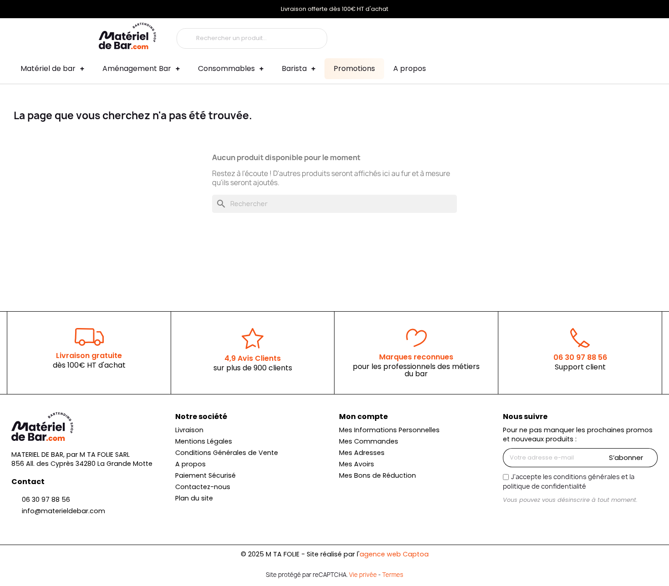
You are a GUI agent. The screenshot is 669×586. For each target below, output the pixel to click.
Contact (28, 481)
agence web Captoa (394, 554)
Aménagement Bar (136, 68)
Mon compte (363, 416)
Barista (294, 68)
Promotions (354, 68)
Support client (580, 367)
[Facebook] (526, 517)
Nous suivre (525, 416)
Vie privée (363, 575)
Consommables (226, 68)
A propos (409, 68)
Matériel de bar (48, 68)
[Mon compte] (510, 35)
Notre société (201, 416)
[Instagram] (510, 517)
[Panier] (563, 36)
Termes (392, 575)
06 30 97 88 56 (580, 357)
